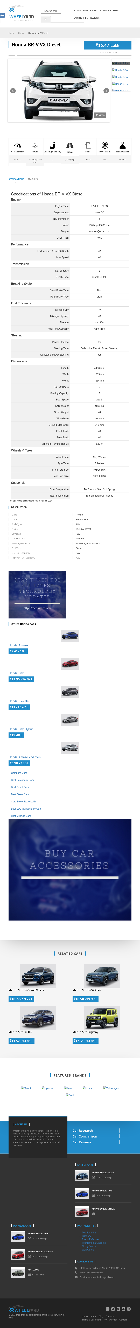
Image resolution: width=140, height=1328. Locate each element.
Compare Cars (19, 772)
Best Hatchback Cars (22, 780)
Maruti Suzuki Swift (103, 1190)
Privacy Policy (110, 1319)
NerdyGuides (89, 1246)
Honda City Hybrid (21, 729)
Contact (123, 1319)
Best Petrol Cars (20, 787)
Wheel (21, 16)
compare (105, 10)
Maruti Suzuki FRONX (103, 1172)
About (93, 1316)
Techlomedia (89, 1232)
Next (106, 91)
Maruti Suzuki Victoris (87, 990)
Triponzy (86, 1236)
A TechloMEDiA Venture (24, 20)
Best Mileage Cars (21, 815)
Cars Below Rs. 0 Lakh (23, 801)
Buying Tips (81, 17)
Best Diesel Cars (20, 794)
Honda (21, 33)
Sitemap (110, 1316)
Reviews (95, 17)
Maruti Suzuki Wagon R (40, 1251)
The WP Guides (90, 1239)
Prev (13, 91)
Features (33, 179)
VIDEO (102, 115)
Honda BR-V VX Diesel (38, 33)
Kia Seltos (33, 1269)
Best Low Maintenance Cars (26, 808)
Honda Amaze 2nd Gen (25, 757)
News (116, 10)
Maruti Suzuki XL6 (20, 1032)
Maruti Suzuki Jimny (85, 1032)
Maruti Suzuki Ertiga (103, 1208)
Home (77, 10)
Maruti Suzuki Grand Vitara (26, 990)
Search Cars (90, 10)
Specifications (16, 179)
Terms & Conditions (91, 1319)
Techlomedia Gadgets (94, 1242)
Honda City (16, 673)
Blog (101, 1316)
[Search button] (46, 19)
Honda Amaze (18, 645)
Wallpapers (88, 1249)
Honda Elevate (19, 701)
